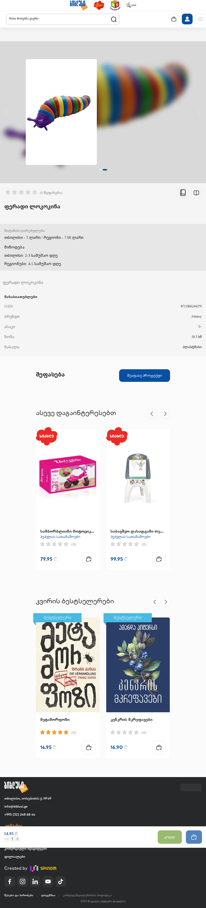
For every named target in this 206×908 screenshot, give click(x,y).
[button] (78, 5)
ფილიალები (14, 856)
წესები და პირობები (18, 895)
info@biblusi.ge (16, 806)
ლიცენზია (48, 895)
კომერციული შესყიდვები (25, 848)
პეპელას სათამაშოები (60, 536)
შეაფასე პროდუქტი (144, 375)
